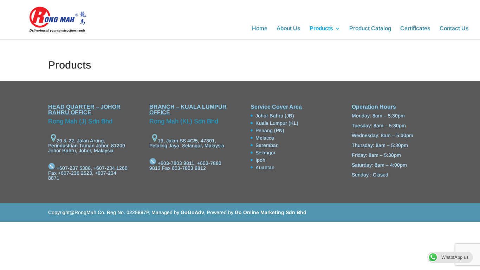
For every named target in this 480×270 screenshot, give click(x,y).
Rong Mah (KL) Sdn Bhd (183, 121)
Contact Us (454, 28)
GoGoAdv (192, 212)
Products (321, 28)
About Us (288, 28)
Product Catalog (370, 28)
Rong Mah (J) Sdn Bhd (80, 121)
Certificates (415, 28)
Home (259, 28)
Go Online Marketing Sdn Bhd (270, 212)
